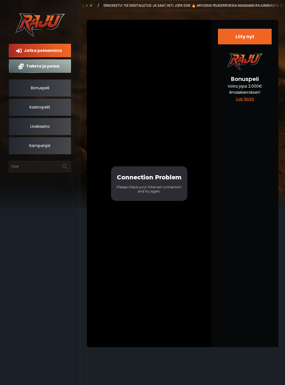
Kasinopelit (40, 107)
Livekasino (40, 126)
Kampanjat (40, 145)
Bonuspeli (40, 88)
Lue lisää (245, 99)
